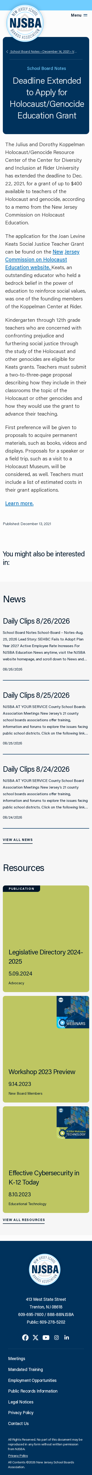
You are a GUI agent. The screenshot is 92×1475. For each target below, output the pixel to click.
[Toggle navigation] (85, 15)
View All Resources (24, 1220)
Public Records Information (32, 1391)
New (58, 251)
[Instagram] (56, 1337)
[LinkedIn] (66, 1337)
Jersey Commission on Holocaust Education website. (42, 259)
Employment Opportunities (32, 1380)
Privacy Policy (20, 1412)
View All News (18, 840)
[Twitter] (35, 1337)
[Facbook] (25, 1337)
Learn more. (19, 503)
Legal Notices (20, 1402)
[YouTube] (46, 1337)
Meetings (16, 1358)
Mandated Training (25, 1369)
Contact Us (18, 1423)
